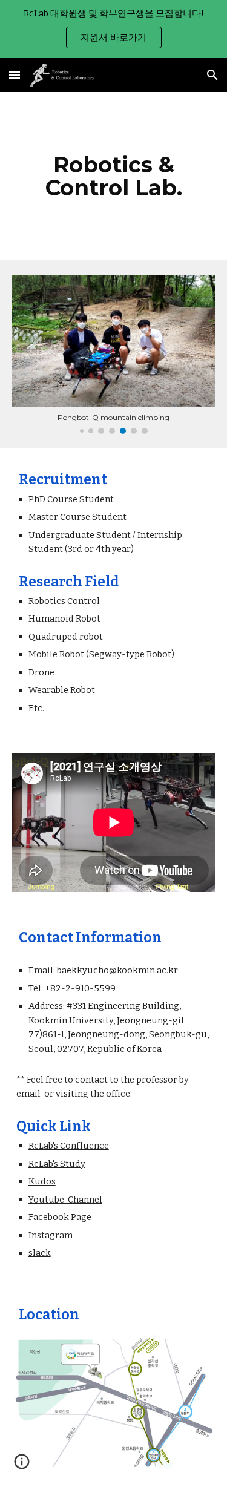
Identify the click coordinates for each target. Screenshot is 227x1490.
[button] (14, 74)
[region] (113, 29)
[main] (114, 176)
